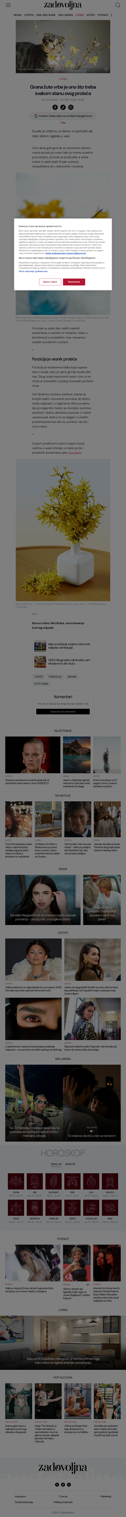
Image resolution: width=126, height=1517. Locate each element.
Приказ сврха (50, 282)
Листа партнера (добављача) (33, 271)
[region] (63, 254)
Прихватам (74, 282)
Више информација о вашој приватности (66, 253)
